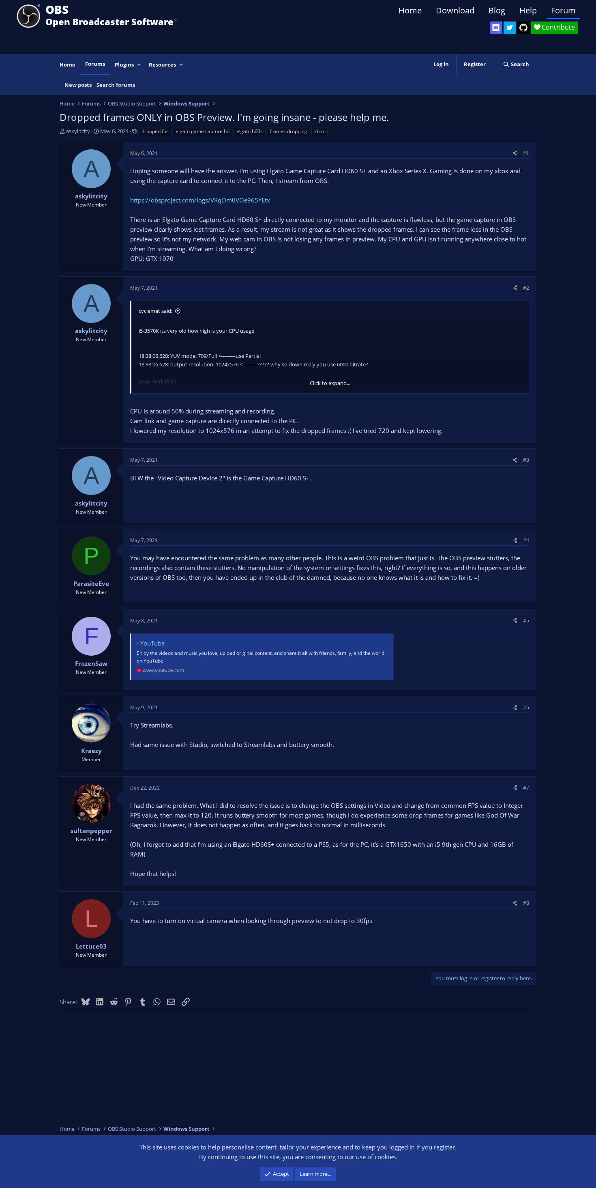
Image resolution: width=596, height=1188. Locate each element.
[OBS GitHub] (523, 28)
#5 (526, 620)
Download (455, 10)
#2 (526, 287)
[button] (139, 65)
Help (528, 10)
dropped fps (155, 131)
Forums (95, 63)
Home (410, 10)
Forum (563, 10)
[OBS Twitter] (510, 28)
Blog (497, 10)
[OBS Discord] (496, 28)
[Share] (515, 153)
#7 (526, 787)
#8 (526, 903)
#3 (526, 459)
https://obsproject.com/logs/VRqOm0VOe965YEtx (200, 200)
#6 (526, 707)
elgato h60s (249, 131)
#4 (526, 540)
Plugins (124, 64)
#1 (526, 153)
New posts (78, 84)
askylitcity (78, 131)
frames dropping (288, 131)
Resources (162, 64)
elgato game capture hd (202, 131)
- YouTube (151, 643)
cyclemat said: (155, 310)
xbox (319, 131)
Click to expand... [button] (330, 383)
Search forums (115, 84)
